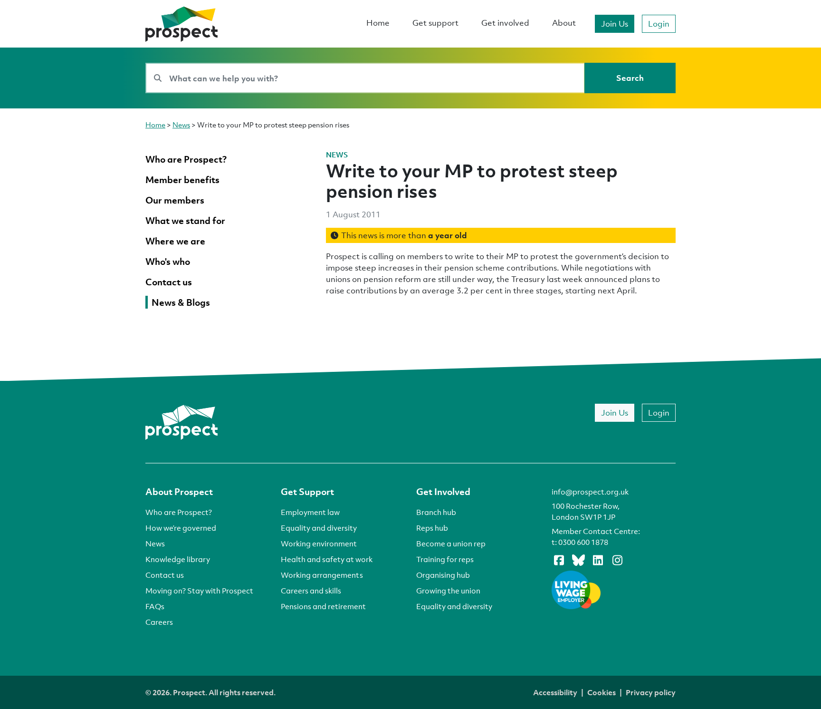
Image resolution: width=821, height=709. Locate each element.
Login (658, 23)
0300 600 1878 (583, 542)
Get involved (505, 22)
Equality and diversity (319, 528)
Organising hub (443, 575)
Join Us (614, 23)
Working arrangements (322, 575)
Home (378, 22)
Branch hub (436, 512)
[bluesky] (578, 559)
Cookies (601, 692)
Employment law (310, 512)
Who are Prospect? (178, 512)
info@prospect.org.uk (590, 491)
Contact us (164, 575)
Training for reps (445, 559)
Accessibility (555, 692)
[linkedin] (598, 559)
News (181, 124)
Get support (435, 22)
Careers (159, 622)
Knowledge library (177, 559)
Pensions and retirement (323, 606)
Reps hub (432, 528)
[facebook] (559, 559)
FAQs (154, 606)
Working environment (319, 543)
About (564, 22)
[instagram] (617, 559)
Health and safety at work (326, 559)
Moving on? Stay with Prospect (199, 590)
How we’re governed (180, 528)
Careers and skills (311, 590)
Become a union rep (451, 543)
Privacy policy (651, 692)
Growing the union (448, 590)
